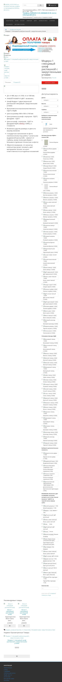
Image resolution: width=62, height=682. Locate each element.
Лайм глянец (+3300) (49, 377)
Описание (8, 82)
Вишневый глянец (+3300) (50, 343)
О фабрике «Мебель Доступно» (10, 672)
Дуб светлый (48, 528)
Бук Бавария (48, 548)
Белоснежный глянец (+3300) (49, 350)
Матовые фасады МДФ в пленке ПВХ (49, 136)
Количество (45, 585)
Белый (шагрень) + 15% (49, 508)
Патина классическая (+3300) (49, 175)
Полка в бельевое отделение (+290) (48, 470)
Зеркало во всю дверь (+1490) (49, 457)
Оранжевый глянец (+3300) (48, 422)
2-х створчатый (25, 630)
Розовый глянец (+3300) (50, 386)
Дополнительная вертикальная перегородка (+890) (50, 488)
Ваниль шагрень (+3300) (50, 199)
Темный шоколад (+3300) (50, 440)
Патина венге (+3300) (49, 333)
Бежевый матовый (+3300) (50, 223)
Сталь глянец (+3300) (49, 395)
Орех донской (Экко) (49, 565)
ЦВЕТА (35, 20)
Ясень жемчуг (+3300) (49, 212)
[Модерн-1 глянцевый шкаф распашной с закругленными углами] (21, 60)
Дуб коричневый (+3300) (50, 304)
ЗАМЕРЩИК (29, 20)
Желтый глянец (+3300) (49, 360)
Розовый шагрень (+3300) (50, 240)
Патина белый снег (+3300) (50, 188)
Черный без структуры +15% (49, 581)
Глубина (44, 109)
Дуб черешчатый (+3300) (50, 274)
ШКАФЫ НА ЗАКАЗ (43, 20)
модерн (8, 630)
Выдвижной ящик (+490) (50, 463)
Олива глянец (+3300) (49, 382)
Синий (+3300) (49, 256)
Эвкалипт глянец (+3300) (50, 404)
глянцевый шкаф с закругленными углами (43, 630)
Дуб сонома (54, 556)
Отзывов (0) (16, 82)
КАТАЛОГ (22, 20)
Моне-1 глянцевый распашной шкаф (10, 612)
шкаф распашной (16, 630)
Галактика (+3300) (48, 159)
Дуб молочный (49, 516)
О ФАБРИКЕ (52, 20)
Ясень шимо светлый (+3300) (49, 206)
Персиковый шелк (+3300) (50, 252)
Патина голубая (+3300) (49, 291)
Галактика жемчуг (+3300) (50, 229)
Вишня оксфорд (50, 535)
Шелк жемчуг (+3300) (49, 269)
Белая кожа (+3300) (48, 163)
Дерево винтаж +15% (49, 561)
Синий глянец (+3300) (49, 391)
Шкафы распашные (15, 29)
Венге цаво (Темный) (49, 574)
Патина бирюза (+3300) (50, 144)
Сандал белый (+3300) (49, 168)
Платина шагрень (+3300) (50, 182)
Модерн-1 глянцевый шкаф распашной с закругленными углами (17, 641)
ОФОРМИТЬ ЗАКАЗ (50, 82)
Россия (54, 78)
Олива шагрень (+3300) (49, 234)
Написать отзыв (46, 595)
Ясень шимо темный (49, 553)
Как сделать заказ (9, 678)
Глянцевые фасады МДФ (49, 336)
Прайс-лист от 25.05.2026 (8, 676)
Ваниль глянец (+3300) (49, 355)
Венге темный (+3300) (49, 317)
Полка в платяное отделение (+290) (48, 478)
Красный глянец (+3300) (50, 400)
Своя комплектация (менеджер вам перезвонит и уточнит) (50, 128)
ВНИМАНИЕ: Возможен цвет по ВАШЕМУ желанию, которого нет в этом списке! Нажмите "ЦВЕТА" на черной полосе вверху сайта (50, 498)
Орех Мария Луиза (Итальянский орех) (48, 543)
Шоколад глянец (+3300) (50, 434)
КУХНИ (16, 20)
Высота (44, 103)
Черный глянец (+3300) (49, 445)
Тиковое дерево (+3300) (49, 308)
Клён (50, 524)
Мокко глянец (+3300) (49, 409)
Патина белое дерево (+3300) (49, 153)
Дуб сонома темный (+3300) (48, 298)
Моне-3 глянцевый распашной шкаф (24, 612)
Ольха (51, 531)
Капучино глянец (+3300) (50, 415)
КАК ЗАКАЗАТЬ (9, 24)
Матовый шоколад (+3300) (50, 324)
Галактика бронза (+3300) (50, 246)
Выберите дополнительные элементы (50, 449)
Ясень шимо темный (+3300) (49, 281)
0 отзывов (52, 593)
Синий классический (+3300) (49, 264)
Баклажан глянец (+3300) (50, 429)
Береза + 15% (50, 511)
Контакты (6, 680)
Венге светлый (50, 569)
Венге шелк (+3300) (48, 313)
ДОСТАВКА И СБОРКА (19, 24)
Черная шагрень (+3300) (50, 328)
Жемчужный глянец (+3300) (48, 371)
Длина (43, 97)
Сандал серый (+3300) (49, 286)
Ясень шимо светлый (49, 521)
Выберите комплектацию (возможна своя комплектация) (49, 117)
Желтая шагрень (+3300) (50, 195)
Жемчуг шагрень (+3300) (50, 217)
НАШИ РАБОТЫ (9, 20)
